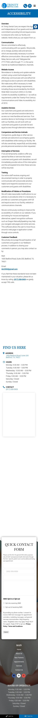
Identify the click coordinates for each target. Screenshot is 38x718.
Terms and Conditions (15, 626)
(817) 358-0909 (25, 6)
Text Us (29, 716)
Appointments (19, 662)
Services (19, 666)
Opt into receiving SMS (13, 603)
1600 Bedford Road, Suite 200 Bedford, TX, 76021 (17, 356)
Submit (6, 632)
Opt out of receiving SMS (13, 607)
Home (19, 649)
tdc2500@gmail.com (9, 269)
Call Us (10, 716)
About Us (19, 654)
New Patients (19, 658)
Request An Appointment (30, 6)
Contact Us (19, 670)
